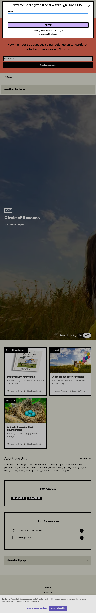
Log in (60, 31)
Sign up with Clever (48, 34)
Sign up (48, 25)
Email (10, 12)
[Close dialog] (89, 6)
